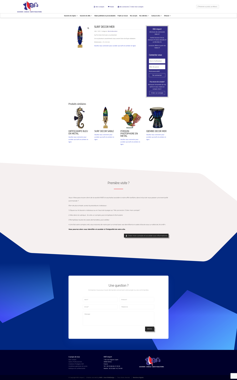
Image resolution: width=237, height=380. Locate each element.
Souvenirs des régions (70, 15)
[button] (88, 28)
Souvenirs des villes (85, 15)
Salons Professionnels (75, 362)
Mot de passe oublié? (154, 71)
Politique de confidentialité (77, 368)
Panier (112, 7)
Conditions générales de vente (78, 366)
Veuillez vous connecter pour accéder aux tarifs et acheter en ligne (115, 46)
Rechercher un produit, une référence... (208, 6)
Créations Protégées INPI (76, 364)
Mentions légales (138, 377)
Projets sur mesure (123, 15)
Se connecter (157, 75)
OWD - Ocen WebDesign (106, 377)
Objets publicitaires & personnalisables (105, 15)
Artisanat (166, 15)
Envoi (149, 329)
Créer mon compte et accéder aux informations (147, 236)
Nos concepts (133, 15)
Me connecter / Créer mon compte (131, 7)
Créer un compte (157, 93)
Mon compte (100, 7)
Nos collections (143, 15)
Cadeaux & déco (155, 15)
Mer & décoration (112, 31)
